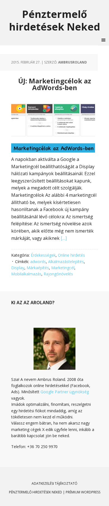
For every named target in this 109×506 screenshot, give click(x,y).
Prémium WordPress (83, 492)
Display (17, 267)
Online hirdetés (71, 255)
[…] (64, 238)
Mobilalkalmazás (26, 274)
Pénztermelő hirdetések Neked (54, 20)
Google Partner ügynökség (65, 391)
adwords (38, 261)
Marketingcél (62, 267)
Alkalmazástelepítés (66, 261)
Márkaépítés (38, 267)
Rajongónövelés (58, 274)
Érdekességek (43, 255)
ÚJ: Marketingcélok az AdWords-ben (54, 84)
